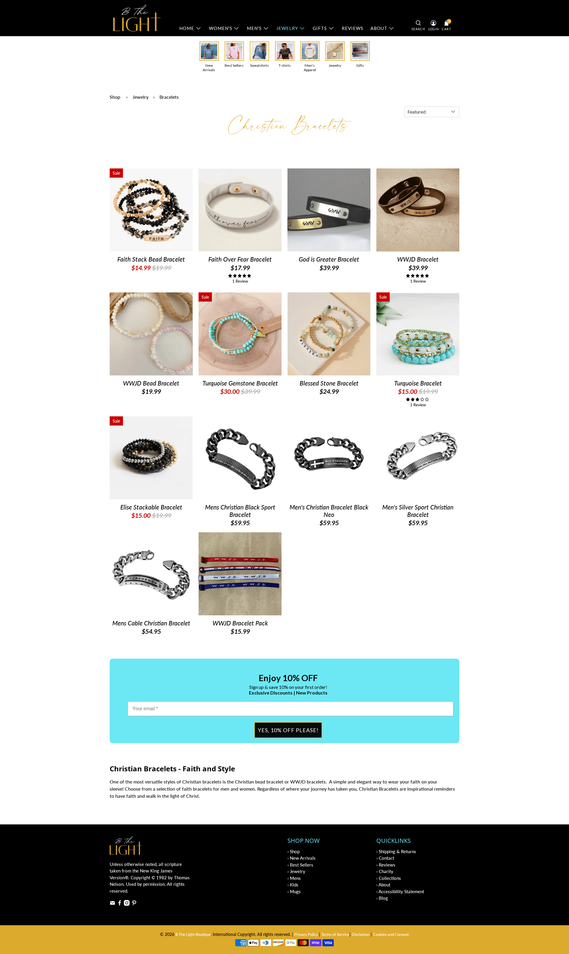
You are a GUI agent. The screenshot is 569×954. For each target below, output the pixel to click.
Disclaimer (361, 934)
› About (383, 884)
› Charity (384, 871)
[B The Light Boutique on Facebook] (119, 904)
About (378, 28)
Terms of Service (335, 934)
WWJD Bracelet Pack (240, 623)
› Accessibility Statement (400, 891)
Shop (115, 97)
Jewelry (287, 28)
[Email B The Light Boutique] (112, 904)
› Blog (382, 898)
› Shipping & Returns (396, 851)
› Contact (385, 858)
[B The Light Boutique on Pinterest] (134, 904)
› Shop (293, 851)
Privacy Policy (306, 934)
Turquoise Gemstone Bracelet (240, 383)
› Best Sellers (300, 864)
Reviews (352, 28)
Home (186, 28)
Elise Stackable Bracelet (151, 507)
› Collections (388, 878)
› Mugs (294, 891)
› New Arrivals (301, 858)
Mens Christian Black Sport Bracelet (240, 510)
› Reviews (385, 864)
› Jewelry (296, 871)
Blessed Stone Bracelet (329, 383)
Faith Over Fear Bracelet (240, 259)
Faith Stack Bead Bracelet (151, 259)
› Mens (294, 878)
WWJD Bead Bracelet (151, 383)
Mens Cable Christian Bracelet (151, 623)
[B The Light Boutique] (137, 18)
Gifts (320, 28)
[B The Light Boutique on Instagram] (127, 904)
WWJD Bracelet (418, 259)
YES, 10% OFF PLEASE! (288, 730)
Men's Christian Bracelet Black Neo (329, 510)
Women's (220, 28)
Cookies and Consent (391, 934)
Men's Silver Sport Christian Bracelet (417, 510)
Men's (254, 28)
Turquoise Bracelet (418, 383)
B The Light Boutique (193, 934)
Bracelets (169, 97)
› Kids (292, 884)
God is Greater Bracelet (329, 259)
